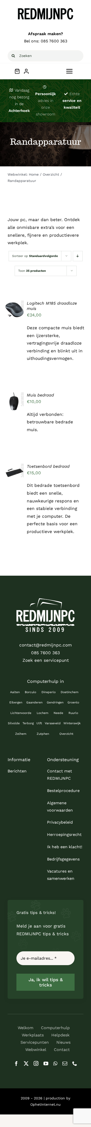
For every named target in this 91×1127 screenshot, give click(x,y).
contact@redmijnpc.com (45, 644)
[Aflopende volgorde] (78, 256)
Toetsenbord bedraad (48, 466)
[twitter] (26, 1063)
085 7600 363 (54, 41)
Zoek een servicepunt (45, 660)
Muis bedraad (40, 395)
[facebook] (16, 1063)
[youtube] (45, 1063)
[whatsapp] (55, 1063)
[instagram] (36, 1063)
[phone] (74, 1063)
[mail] (64, 1063)
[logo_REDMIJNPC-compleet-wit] (45, 600)
